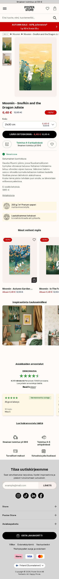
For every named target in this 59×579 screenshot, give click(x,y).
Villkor (12, 544)
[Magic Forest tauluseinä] (22, 325)
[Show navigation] (4, 8)
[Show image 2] (6, 59)
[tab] (47, 8)
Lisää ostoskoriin (30, 134)
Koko (4, 119)
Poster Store (36, 572)
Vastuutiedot (43, 544)
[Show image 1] (6, 44)
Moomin (16, 34)
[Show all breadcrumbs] (5, 34)
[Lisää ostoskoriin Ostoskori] (34, 280)
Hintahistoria (8, 195)
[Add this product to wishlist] (52, 144)
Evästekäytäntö (26, 544)
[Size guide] (6, 144)
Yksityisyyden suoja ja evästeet (29, 548)
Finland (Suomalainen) (30, 565)
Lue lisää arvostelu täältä (29, 423)
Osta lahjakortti (32, 535)
